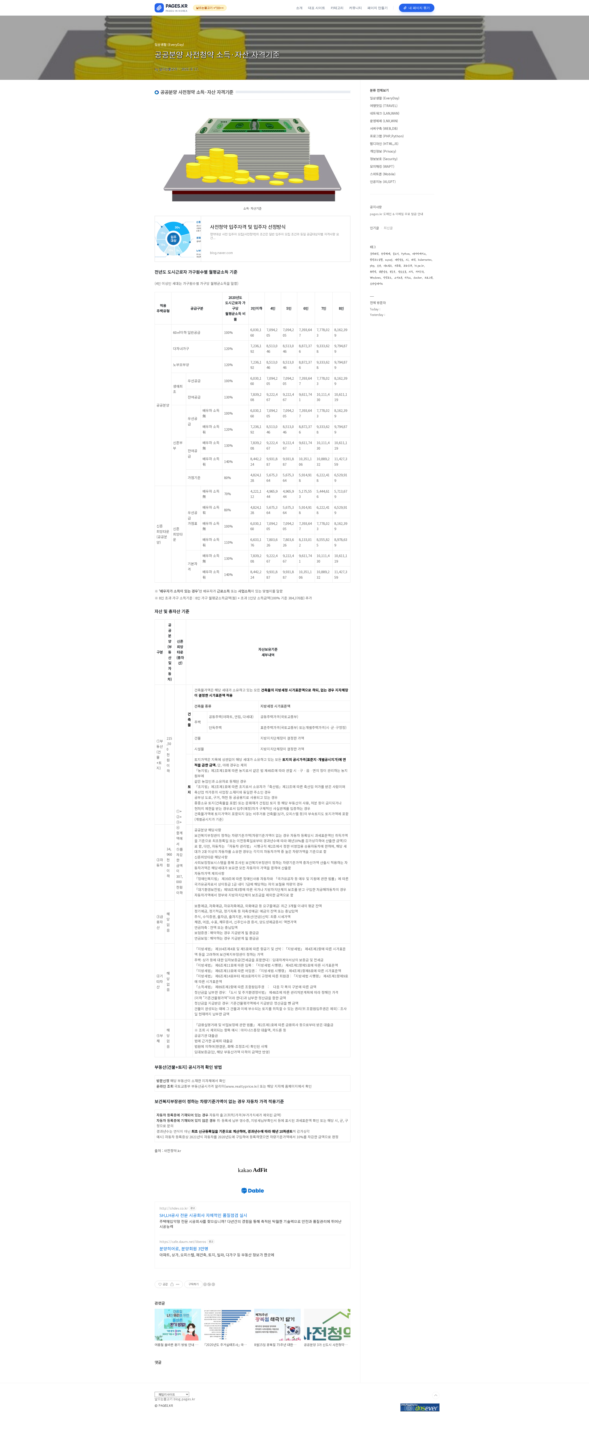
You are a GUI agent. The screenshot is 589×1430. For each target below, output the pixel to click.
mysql (388, 259)
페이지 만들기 (377, 8)
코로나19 (407, 265)
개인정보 (399, 259)
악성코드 (387, 277)
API (411, 271)
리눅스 (408, 277)
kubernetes (425, 259)
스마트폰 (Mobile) (383, 174)
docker (417, 277)
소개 (299, 8)
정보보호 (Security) (384, 158)
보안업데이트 (376, 283)
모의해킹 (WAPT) (382, 166)
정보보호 (402, 271)
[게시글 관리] (178, 1284)
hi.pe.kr (419, 265)
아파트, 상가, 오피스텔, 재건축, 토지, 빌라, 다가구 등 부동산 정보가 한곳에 (216, 1254)
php (372, 265)
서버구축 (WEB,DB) (384, 128)
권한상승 (383, 271)
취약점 (373, 271)
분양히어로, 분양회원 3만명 (183, 1248)
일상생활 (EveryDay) (384, 98)
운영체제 (385, 253)
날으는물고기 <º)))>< (210, 7)
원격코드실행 (376, 259)
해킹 (413, 259)
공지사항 (376, 207)
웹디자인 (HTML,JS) (384, 143)
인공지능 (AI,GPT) (383, 181)
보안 (379, 265)
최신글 (388, 227)
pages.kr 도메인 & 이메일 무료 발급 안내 (396, 214)
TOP (435, 1395)
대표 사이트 (316, 8)
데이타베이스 (419, 253)
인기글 (374, 227)
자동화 (397, 265)
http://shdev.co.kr (173, 1208)
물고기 (396, 253)
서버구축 (420, 271)
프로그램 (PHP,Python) (387, 136)
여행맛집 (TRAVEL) (384, 105)
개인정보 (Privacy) (383, 151)
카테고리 (337, 8)
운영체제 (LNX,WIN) (384, 120)
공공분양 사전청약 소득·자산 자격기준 (217, 54)
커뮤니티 (355, 8)
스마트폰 (398, 277)
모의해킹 (374, 253)
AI (407, 259)
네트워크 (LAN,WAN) (384, 113)
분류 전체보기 (379, 90)
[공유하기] (172, 1284)
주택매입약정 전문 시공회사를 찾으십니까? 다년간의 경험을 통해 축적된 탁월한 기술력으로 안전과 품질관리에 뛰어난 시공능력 (250, 1224)
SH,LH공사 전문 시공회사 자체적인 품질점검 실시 (203, 1215)
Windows (375, 277)
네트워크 (388, 265)
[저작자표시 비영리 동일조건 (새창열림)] (209, 1284)
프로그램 (428, 277)
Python (405, 253)
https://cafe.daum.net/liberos (182, 1242)
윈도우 (393, 271)
